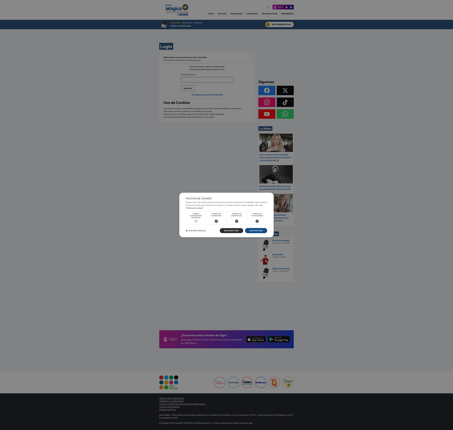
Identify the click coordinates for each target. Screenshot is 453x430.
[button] (196, 230)
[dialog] (226, 215)
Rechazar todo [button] (231, 230)
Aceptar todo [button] (256, 230)
